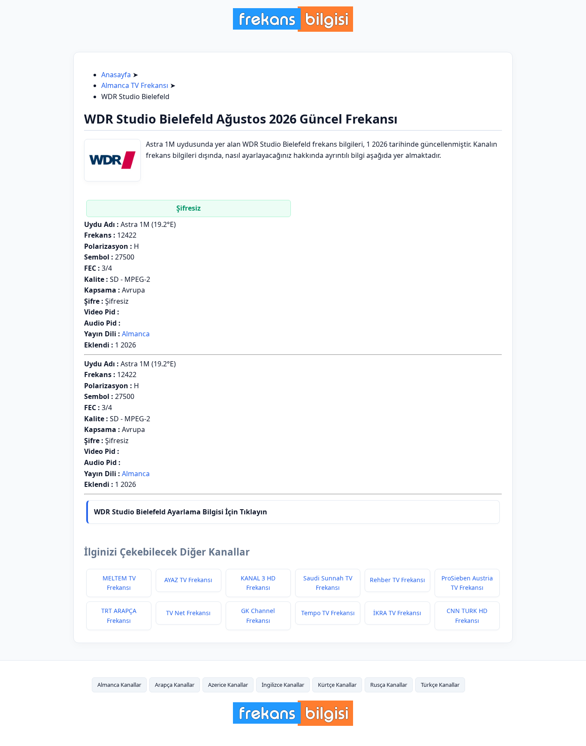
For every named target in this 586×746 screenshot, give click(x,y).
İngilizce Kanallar (283, 685)
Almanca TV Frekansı (134, 85)
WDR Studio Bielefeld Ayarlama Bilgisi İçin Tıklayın (180, 511)
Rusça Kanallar (388, 685)
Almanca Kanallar (119, 685)
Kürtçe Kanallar (337, 685)
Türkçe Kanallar (440, 685)
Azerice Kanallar (228, 685)
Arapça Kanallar (174, 685)
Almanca (136, 333)
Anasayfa (116, 74)
